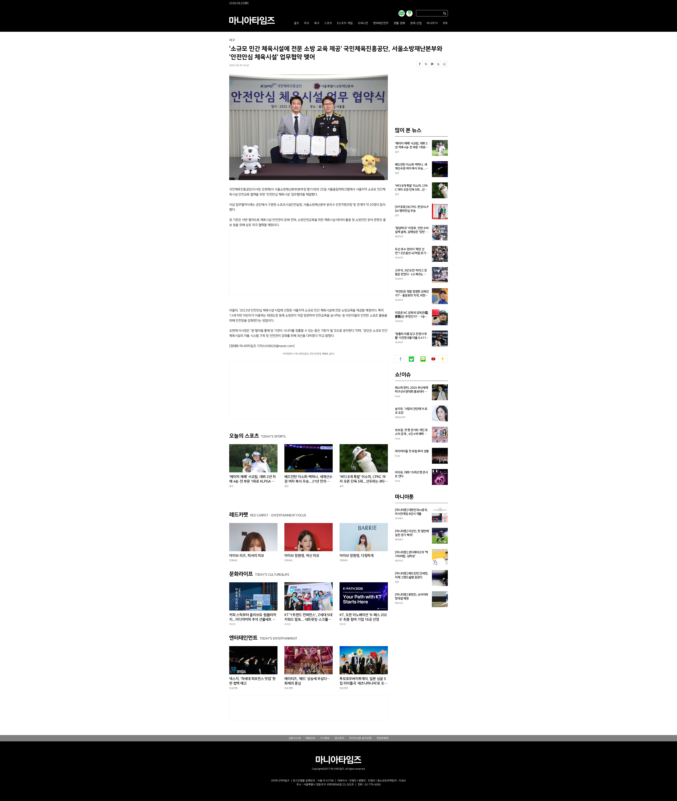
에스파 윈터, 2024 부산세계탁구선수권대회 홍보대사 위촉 (411, 390)
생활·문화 (399, 23)
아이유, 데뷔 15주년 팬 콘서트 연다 (411, 474)
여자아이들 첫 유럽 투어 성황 (412, 451)
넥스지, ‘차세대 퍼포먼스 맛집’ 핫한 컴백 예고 (252, 681)
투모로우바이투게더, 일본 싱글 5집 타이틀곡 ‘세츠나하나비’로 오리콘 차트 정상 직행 (363, 681)
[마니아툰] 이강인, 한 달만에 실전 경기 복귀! (412, 533)
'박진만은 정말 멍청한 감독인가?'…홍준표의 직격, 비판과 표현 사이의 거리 (412, 293)
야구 (306, 23)
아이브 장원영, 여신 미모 (301, 556)
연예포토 (233, 560)
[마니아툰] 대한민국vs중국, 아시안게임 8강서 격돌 (411, 511)
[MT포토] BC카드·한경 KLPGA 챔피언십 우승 (412, 208)
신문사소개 (294, 738)
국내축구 (399, 518)
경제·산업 (416, 23)
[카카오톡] (432, 64)
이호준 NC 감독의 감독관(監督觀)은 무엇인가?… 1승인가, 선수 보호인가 (411, 315)
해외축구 (399, 539)
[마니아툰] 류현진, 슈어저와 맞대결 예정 (411, 596)
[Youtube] (433, 359)
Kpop (397, 396)
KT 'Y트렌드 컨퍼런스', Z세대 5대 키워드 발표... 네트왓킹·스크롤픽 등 (308, 617)
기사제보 (325, 738)
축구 (316, 23)
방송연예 (233, 688)
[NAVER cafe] (411, 359)
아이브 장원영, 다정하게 (357, 556)
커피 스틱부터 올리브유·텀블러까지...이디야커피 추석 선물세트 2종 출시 (253, 617)
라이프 (232, 624)
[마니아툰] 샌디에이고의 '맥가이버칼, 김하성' (411, 554)
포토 (445, 23)
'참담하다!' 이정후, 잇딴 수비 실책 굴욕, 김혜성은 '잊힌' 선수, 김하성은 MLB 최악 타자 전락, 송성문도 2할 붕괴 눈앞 (412, 230)
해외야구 (399, 236)
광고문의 (339, 738)
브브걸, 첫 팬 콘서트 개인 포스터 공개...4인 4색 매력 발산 (411, 432)
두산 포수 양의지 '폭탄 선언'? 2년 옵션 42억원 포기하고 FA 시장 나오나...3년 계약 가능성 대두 (411, 251)
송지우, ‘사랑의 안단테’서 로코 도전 (411, 410)
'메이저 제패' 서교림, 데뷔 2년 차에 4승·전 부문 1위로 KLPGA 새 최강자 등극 (252, 479)
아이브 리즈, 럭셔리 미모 (246, 556)
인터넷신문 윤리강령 (360, 738)
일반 (286, 486)
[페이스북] (420, 64)
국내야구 (399, 257)
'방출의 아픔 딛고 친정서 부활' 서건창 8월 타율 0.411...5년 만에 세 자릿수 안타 (411, 336)
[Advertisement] (274, 262)
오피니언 (363, 23)
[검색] (445, 13)
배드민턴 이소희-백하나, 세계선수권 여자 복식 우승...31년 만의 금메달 (308, 479)
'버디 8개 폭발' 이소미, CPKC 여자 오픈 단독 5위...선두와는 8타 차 (363, 479)
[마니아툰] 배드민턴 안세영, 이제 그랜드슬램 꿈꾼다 (411, 575)
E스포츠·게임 (345, 23)
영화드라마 (400, 417)
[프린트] (444, 64)
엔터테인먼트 (381, 23)
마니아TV (432, 23)
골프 (296, 23)
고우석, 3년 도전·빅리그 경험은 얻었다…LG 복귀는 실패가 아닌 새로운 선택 (411, 272)
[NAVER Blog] (423, 359)
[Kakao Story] (442, 359)
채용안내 (310, 738)
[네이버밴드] (438, 64)
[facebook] (400, 359)
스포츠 (328, 23)
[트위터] (426, 64)
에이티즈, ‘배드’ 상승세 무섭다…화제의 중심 (307, 681)
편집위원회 (383, 738)
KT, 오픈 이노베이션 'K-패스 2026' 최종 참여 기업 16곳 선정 (363, 617)
